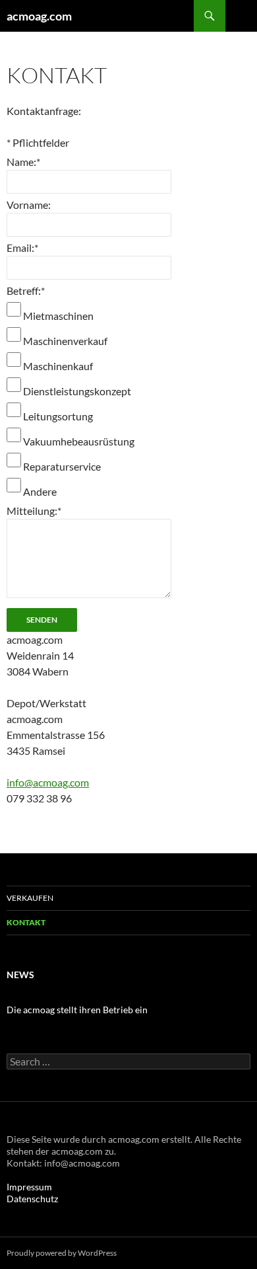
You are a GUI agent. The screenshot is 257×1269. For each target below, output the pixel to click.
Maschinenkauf (58, 366)
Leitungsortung (58, 416)
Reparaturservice (62, 466)
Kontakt (26, 922)
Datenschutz (32, 1198)
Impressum (29, 1186)
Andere (40, 491)
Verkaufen (30, 898)
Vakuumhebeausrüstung (78, 441)
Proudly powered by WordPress (62, 1253)
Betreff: (26, 290)
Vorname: (29, 204)
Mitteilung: (34, 510)
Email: (22, 247)
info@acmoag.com (48, 782)
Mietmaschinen (58, 315)
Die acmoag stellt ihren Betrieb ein (77, 1009)
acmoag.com (39, 16)
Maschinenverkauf (65, 340)
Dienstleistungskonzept (77, 391)
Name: (23, 161)
